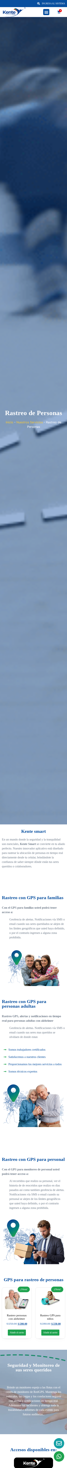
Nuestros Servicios (29, 422)
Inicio (9, 422)
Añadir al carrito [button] (17, 1332)
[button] (46, 12)
